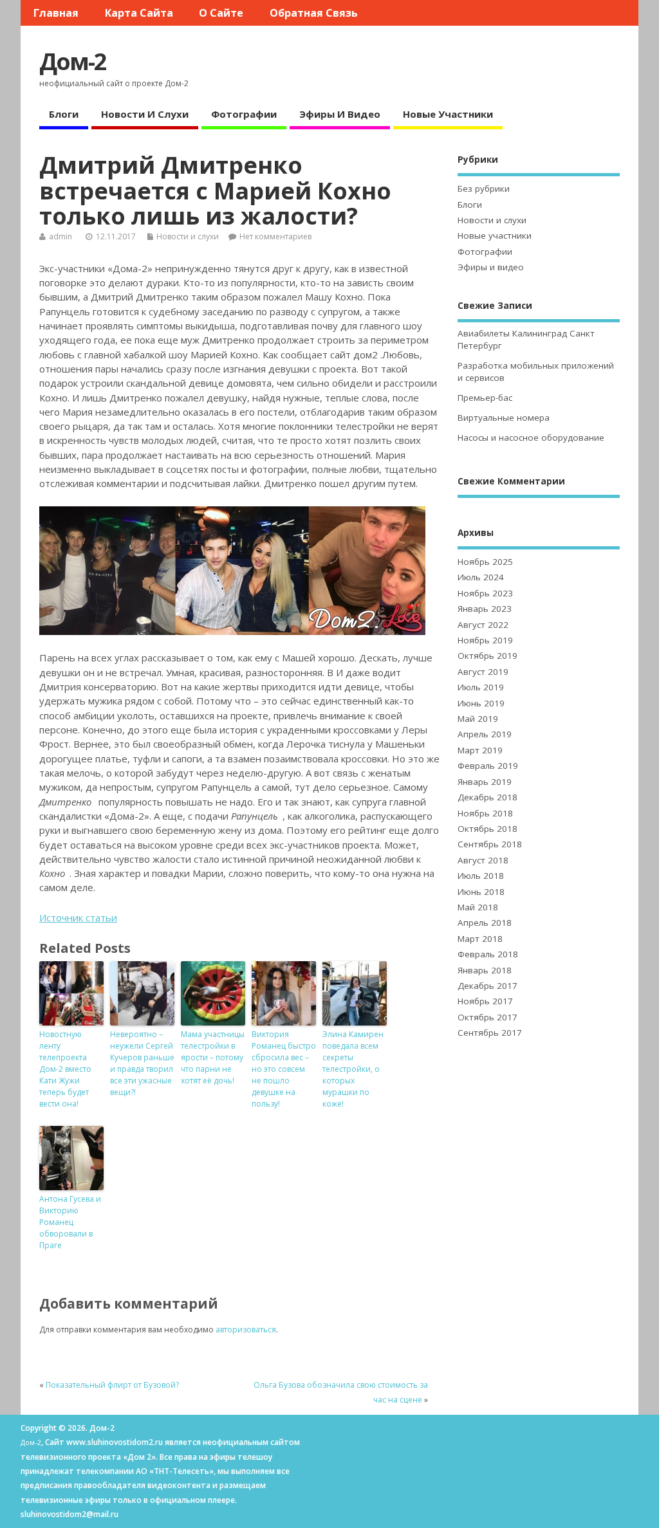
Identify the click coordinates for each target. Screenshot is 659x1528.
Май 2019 (478, 718)
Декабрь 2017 (487, 985)
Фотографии (244, 113)
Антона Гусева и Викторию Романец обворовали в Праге (70, 1222)
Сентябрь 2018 (490, 844)
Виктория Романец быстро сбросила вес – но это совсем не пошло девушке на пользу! (284, 1069)
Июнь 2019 (481, 703)
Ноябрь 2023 (485, 593)
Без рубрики (484, 188)
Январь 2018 (485, 970)
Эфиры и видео (339, 113)
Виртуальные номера (504, 417)
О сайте (221, 13)
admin (60, 236)
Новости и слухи (145, 113)
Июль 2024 (481, 577)
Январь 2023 (485, 608)
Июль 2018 (481, 875)
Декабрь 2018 (487, 797)
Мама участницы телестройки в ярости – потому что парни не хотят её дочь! (213, 1057)
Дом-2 (72, 61)
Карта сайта (139, 13)
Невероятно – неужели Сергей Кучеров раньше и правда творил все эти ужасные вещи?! (142, 1063)
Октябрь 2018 (487, 828)
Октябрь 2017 (487, 1017)
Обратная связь (314, 13)
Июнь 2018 (481, 891)
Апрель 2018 (485, 922)
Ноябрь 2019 (485, 640)
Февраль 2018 (488, 954)
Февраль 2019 (488, 765)
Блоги (64, 113)
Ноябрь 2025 (485, 561)
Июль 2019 (481, 687)
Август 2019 (483, 671)
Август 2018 (483, 860)
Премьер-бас (485, 397)
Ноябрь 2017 (485, 1001)
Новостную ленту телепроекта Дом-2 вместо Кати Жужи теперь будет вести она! (65, 1069)
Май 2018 (478, 907)
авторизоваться (246, 1329)
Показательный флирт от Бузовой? (112, 1384)
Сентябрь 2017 (490, 1032)
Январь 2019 (485, 781)
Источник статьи (78, 917)
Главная (56, 13)
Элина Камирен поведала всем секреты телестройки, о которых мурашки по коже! (353, 1069)
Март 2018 (480, 938)
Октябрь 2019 (487, 655)
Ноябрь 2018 (485, 813)
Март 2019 (480, 750)
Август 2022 (483, 625)
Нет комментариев (275, 236)
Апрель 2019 (485, 734)
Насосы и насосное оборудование (531, 437)
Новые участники (448, 113)
